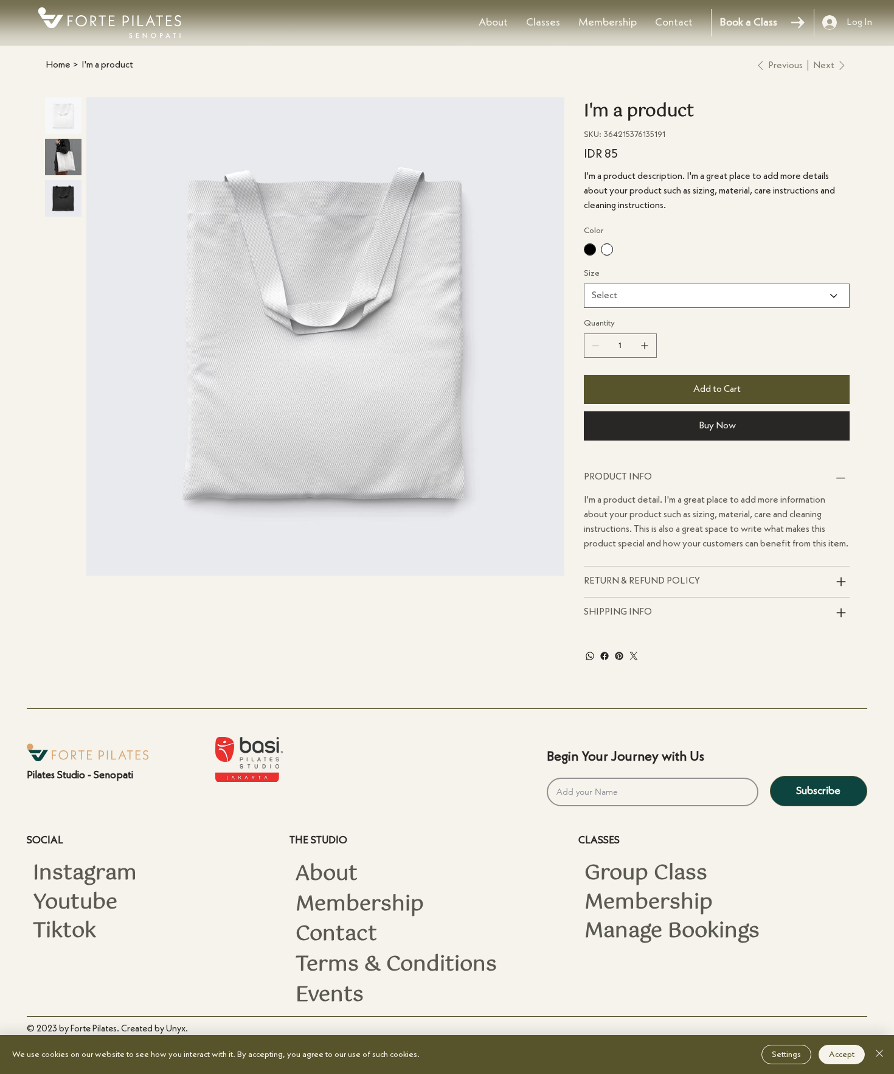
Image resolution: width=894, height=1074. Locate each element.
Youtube (75, 903)
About (327, 874)
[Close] (879, 1054)
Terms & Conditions (396, 965)
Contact (336, 934)
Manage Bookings (672, 931)
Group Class (645, 873)
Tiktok (64, 931)
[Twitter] (634, 656)
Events (330, 995)
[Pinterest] (619, 656)
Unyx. (177, 1029)
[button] (543, 22)
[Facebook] (604, 656)
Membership (360, 905)
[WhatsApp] (590, 656)
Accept (841, 1054)
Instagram (85, 873)
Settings (786, 1054)
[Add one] (644, 345)
